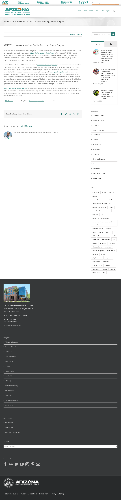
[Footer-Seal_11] (21, 479)
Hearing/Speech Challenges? (13, 326)
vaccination (96, 269)
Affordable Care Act (99, 115)
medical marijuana (98, 250)
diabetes (108, 232)
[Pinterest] (33, 464)
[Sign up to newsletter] (113, 34)
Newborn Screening (99, 159)
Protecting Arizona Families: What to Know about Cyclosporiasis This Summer (107, 95)
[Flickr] (11, 464)
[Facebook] (5, 464)
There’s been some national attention (15, 88)
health (114, 236)
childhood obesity (98, 228)
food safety (105, 236)
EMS (94, 236)
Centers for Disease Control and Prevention (102, 223)
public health (96, 261)
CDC (102, 214)
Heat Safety (96, 149)
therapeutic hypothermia (59, 72)
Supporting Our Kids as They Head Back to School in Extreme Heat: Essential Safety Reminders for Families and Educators (108, 75)
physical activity (97, 258)
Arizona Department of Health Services (104, 200)
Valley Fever (96, 273)
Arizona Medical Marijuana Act (101, 203)
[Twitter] (16, 464)
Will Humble (9, 101)
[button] (117, 3)
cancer (108, 211)
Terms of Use (9, 428)
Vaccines (112, 269)
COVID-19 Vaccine (98, 232)
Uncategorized (97, 178)
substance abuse (97, 265)
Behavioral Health (98, 120)
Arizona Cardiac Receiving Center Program (42, 53)
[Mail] (38, 464)
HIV (114, 240)
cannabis (95, 214)
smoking (105, 261)
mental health (111, 250)
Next (78, 34)
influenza (103, 243)
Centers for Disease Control (101, 218)
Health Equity (97, 144)
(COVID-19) (96, 192)
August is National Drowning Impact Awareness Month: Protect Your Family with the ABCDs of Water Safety (107, 55)
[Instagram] (27, 464)
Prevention (40, 101)
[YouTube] (22, 464)
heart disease (106, 240)
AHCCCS (111, 192)
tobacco (107, 265)
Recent (97, 44)
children (108, 228)
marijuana (108, 247)
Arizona (95, 196)
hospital (95, 243)
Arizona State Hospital (99, 207)
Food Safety (96, 135)
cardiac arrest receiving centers (47, 65)
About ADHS (9, 423)
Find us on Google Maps (11, 311)
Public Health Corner (99, 174)
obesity (103, 254)
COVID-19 (96, 125)
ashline (111, 207)
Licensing (96, 154)
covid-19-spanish (98, 130)
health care (96, 240)
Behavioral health (98, 211)
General (95, 140)
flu (98, 236)
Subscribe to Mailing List (13, 432)
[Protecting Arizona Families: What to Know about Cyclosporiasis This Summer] (96, 91)
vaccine (104, 269)
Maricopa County (97, 247)
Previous (72, 34)
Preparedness (33, 101)
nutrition (95, 254)
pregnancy (108, 258)
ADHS (104, 192)
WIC (104, 273)
